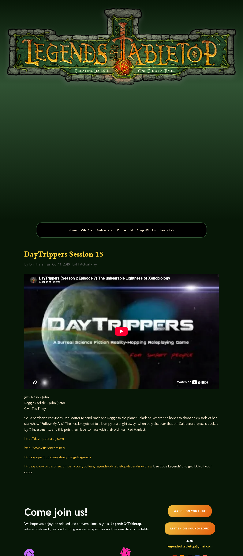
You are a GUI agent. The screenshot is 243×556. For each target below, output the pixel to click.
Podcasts (103, 230)
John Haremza (39, 264)
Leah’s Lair (167, 230)
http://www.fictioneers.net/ (44, 448)
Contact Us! (125, 230)
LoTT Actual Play (84, 264)
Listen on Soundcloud (189, 528)
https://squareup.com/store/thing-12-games (57, 457)
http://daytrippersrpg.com (44, 439)
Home (73, 230)
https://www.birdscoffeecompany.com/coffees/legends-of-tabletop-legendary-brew (88, 466)
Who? (85, 230)
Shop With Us (146, 230)
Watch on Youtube (190, 511)
